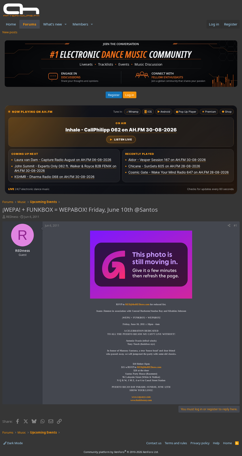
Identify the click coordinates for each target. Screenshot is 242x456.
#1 (235, 226)
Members (80, 24)
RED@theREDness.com (149, 367)
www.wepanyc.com (141, 397)
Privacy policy (200, 443)
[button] (65, 24)
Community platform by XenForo (121, 452)
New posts (9, 32)
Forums (29, 24)
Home (11, 24)
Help (216, 443)
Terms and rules (176, 443)
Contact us (153, 443)
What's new (52, 24)
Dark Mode (14, 443)
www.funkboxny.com (141, 400)
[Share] (229, 225)
